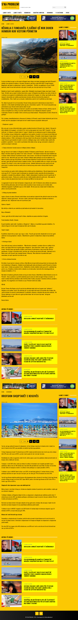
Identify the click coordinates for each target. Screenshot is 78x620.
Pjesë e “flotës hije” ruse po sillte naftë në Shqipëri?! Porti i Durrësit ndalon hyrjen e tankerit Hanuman (37, 346)
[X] (34, 76)
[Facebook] (30, 76)
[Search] (65, 7)
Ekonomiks (27, 369)
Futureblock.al (48, 617)
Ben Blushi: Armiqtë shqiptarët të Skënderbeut (39, 319)
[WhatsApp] (37, 76)
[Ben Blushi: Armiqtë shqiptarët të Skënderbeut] (12, 318)
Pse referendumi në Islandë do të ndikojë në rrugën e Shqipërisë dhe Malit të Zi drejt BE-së (39, 332)
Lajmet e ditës (10, 24)
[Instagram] (41, 613)
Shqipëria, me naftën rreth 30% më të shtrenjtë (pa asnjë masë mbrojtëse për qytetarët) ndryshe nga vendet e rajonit (39, 373)
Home (3, 24)
